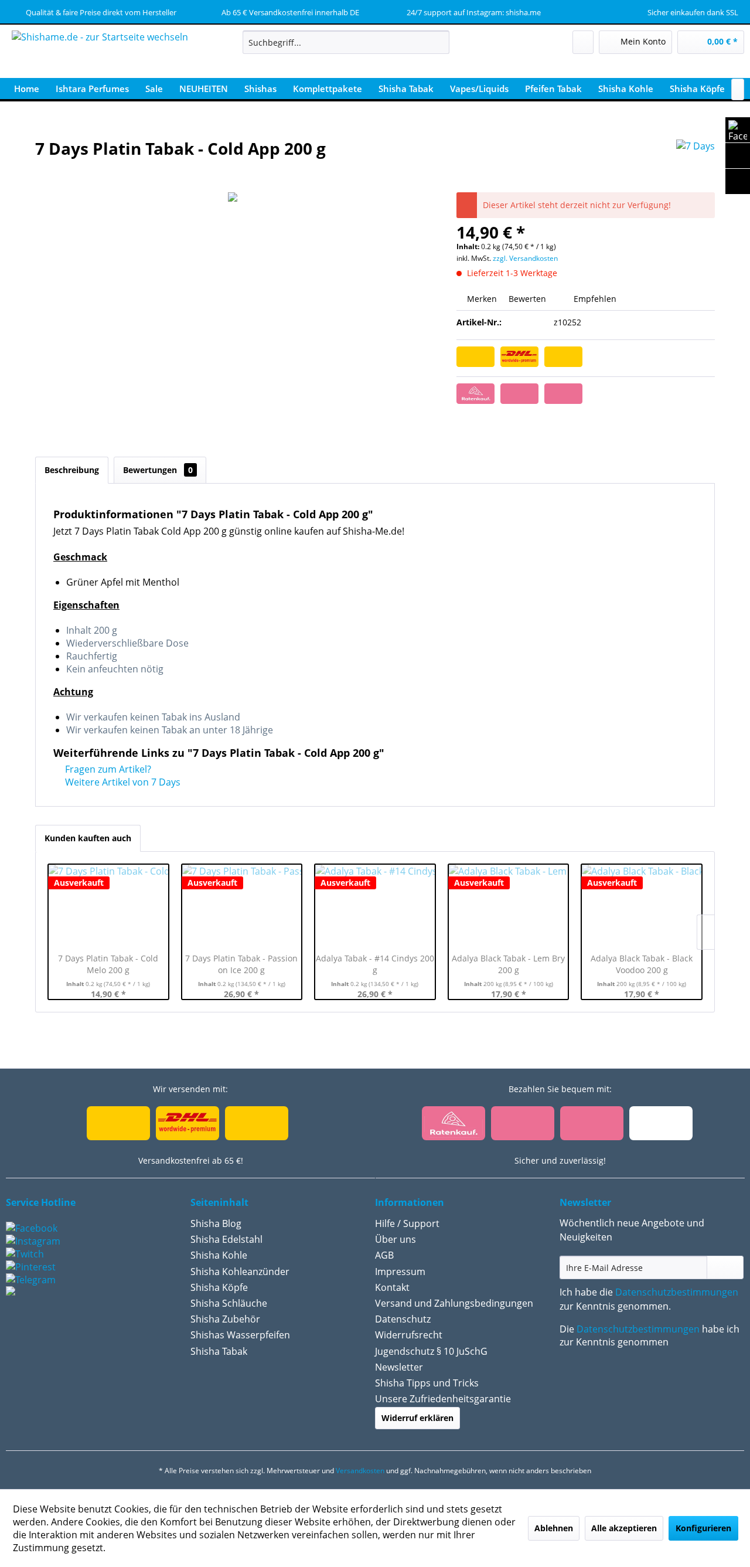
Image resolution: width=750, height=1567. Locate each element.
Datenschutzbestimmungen (676, 1292)
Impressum (400, 1271)
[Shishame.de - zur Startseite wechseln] (100, 55)
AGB (384, 1255)
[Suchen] (438, 42)
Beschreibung (72, 469)
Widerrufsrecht (408, 1334)
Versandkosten (360, 1471)
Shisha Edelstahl (226, 1239)
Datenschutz (403, 1319)
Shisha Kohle (218, 1255)
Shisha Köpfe (219, 1287)
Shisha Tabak (218, 1351)
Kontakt (392, 1287)
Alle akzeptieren (624, 1528)
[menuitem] (346, 42)
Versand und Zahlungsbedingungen (454, 1303)
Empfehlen (593, 298)
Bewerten (527, 298)
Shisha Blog (215, 1223)
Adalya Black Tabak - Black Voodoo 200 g (642, 964)
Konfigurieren (703, 1528)
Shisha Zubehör (225, 1319)
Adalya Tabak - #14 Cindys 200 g (375, 964)
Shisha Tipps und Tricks (427, 1382)
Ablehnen (553, 1528)
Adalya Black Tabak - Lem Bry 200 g (508, 964)
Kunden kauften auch (88, 838)
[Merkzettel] (583, 42)
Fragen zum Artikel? (107, 769)
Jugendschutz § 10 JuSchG (431, 1351)
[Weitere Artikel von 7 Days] (695, 160)
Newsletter (399, 1367)
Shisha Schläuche (228, 1303)
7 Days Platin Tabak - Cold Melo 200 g (108, 964)
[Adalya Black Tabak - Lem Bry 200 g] (508, 906)
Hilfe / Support (407, 1223)
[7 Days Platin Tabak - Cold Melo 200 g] (108, 906)
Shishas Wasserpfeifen (240, 1334)
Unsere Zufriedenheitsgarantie (443, 1398)
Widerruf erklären (417, 1417)
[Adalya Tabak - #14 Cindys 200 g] (375, 906)
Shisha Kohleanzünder (239, 1271)
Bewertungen (158, 469)
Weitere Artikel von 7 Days (121, 782)
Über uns (395, 1239)
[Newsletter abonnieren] (725, 1267)
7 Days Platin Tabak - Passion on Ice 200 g (241, 964)
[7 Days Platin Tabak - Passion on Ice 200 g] (242, 906)
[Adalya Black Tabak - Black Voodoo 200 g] (641, 906)
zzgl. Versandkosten (525, 258)
